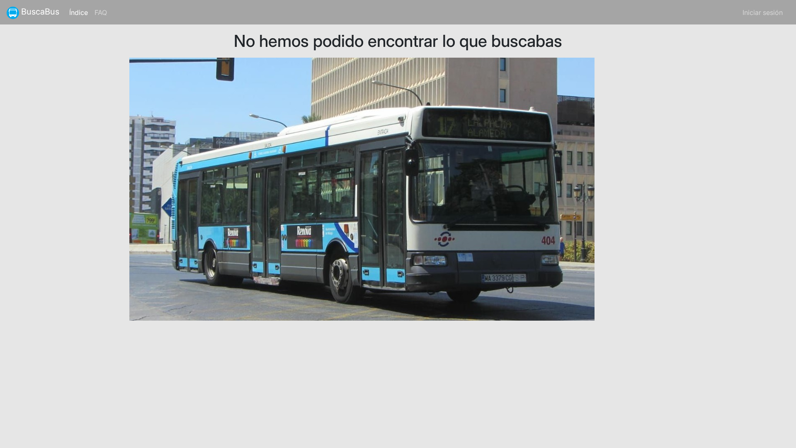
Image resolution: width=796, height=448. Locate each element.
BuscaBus (39, 12)
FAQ (101, 12)
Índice (80, 12)
